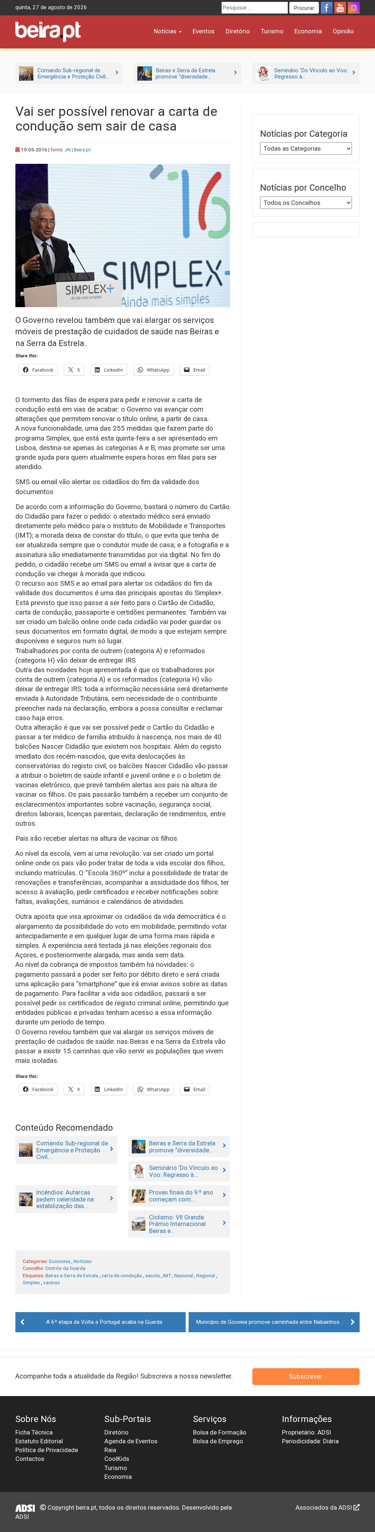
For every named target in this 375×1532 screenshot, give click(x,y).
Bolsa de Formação (219, 1432)
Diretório (238, 31)
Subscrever (306, 1376)
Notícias (166, 31)
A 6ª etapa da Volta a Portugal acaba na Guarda (104, 1322)
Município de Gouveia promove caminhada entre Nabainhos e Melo (276, 1322)
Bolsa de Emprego (218, 1441)
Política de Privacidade (46, 1450)
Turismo (272, 31)
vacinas (51, 1282)
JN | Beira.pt (77, 149)
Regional (205, 1275)
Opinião (343, 31)
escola (152, 1275)
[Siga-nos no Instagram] (354, 8)
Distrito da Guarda (65, 1268)
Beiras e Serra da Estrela (71, 1275)
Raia (110, 1450)
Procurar (304, 8)
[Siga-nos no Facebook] (327, 8)
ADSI (22, 1516)
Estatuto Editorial (39, 1441)
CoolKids (116, 1458)
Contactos (29, 1458)
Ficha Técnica (34, 1432)
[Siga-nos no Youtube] (340, 8)
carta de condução (121, 1275)
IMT (167, 1275)
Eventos (204, 31)
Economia (308, 31)
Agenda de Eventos (130, 1441)
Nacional (183, 1275)
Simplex (31, 1282)
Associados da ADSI (324, 1507)
